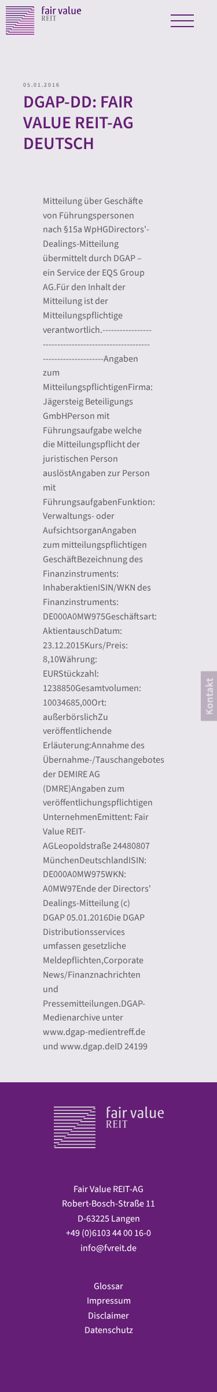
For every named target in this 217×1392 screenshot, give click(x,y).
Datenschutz (108, 1330)
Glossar (108, 1286)
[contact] (209, 696)
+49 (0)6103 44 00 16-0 (108, 1233)
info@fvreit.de (108, 1248)
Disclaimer (108, 1315)
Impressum (109, 1300)
